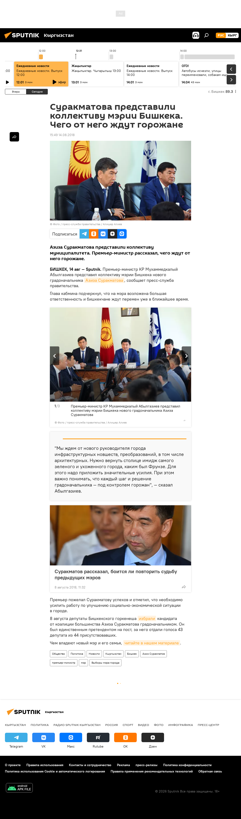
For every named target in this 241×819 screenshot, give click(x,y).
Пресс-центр (208, 725)
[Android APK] (19, 788)
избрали (147, 618)
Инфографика (180, 725)
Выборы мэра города (105, 662)
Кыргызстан (113, 653)
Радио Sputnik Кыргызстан (76, 725)
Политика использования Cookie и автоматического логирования (55, 771)
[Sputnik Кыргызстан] (23, 39)
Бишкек (132, 653)
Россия (111, 725)
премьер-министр (63, 662)
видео (143, 725)
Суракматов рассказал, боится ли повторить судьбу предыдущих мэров (116, 574)
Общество (58, 653)
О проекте (13, 765)
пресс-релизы (146, 765)
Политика (77, 653)
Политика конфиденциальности (187, 765)
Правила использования (44, 765)
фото (159, 725)
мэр (83, 662)
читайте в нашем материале (152, 643)
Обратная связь (210, 771)
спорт (128, 725)
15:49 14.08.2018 (62, 135)
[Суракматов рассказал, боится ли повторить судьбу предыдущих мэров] (120, 535)
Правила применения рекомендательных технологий (152, 771)
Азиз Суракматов (153, 653)
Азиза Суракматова (104, 280)
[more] (184, 420)
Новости (94, 653)
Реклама (123, 765)
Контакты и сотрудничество (90, 765)
